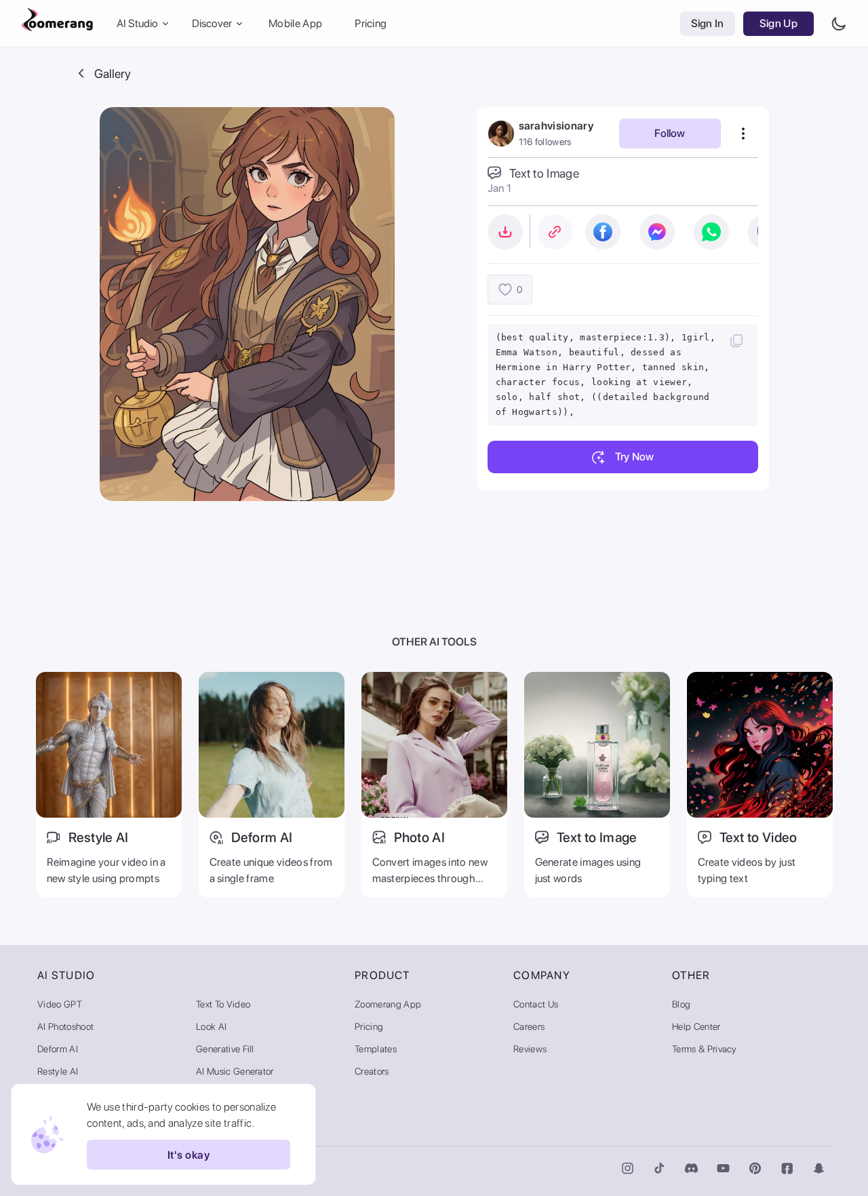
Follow (669, 133)
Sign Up (778, 23)
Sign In (707, 23)
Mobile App (295, 23)
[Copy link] (554, 232)
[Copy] (736, 340)
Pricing (371, 23)
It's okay (188, 1155)
